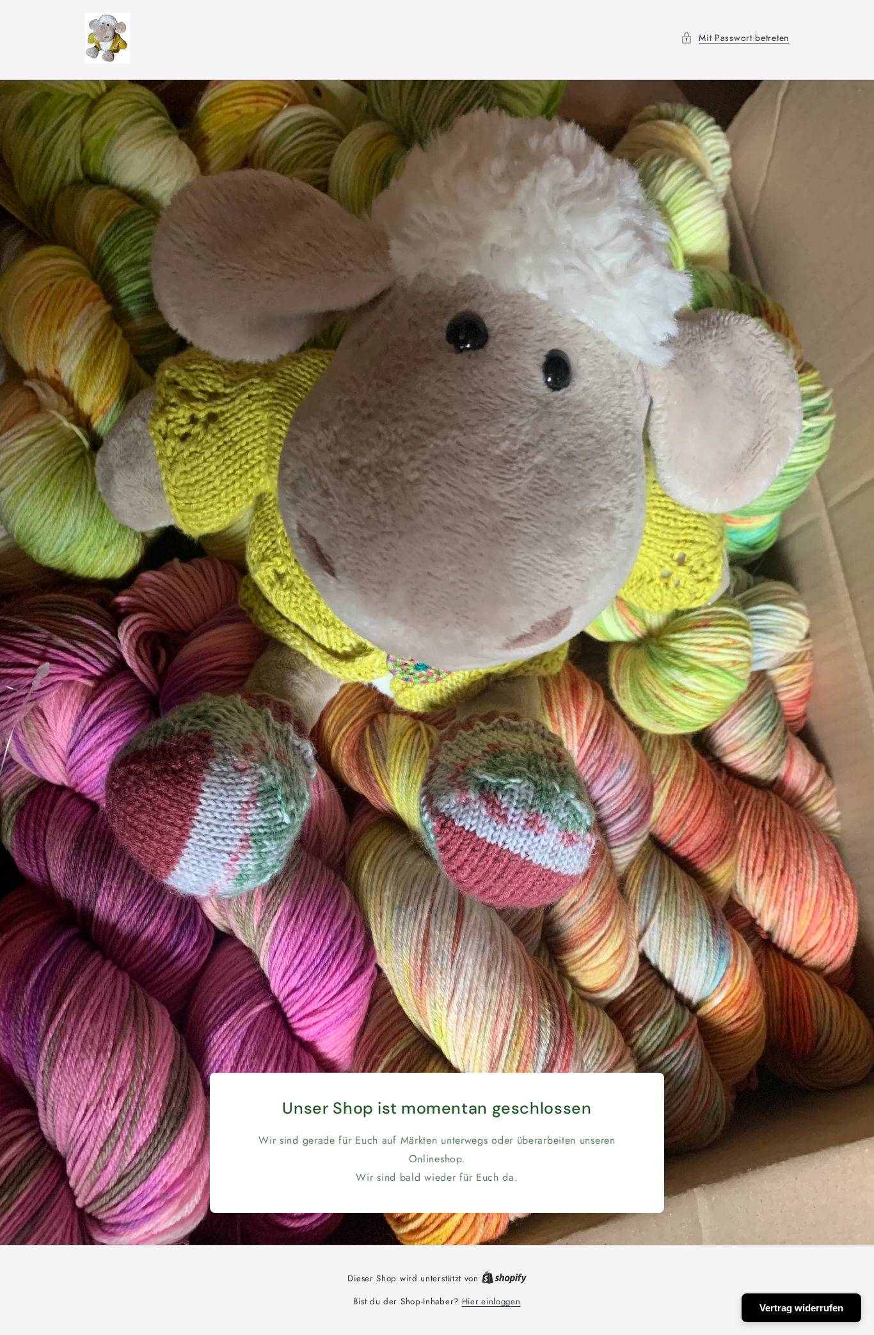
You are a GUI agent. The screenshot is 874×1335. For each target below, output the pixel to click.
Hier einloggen (491, 1301)
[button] (735, 38)
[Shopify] (504, 1278)
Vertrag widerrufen (801, 1307)
